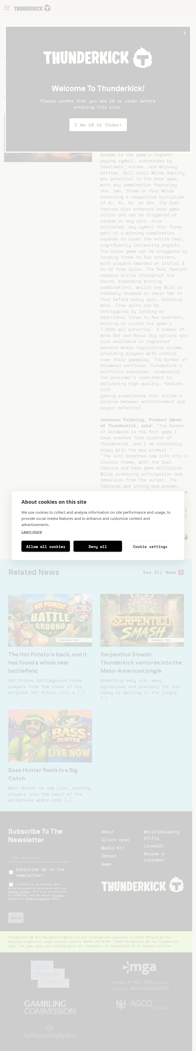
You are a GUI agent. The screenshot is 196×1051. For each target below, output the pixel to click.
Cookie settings (150, 546)
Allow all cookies (45, 546)
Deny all (98, 546)
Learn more (31, 531)
